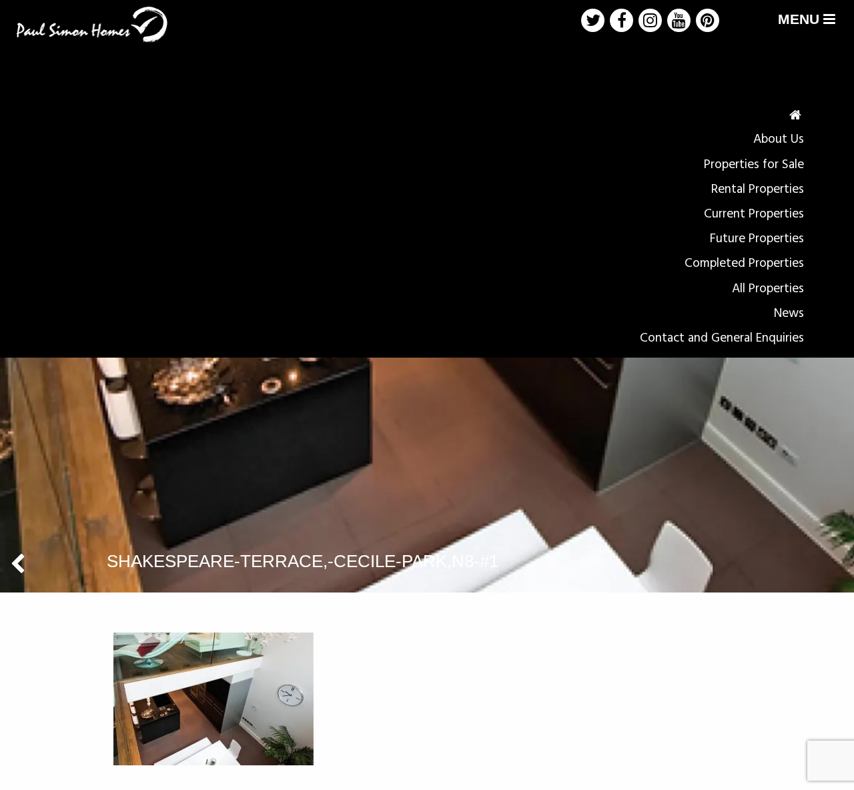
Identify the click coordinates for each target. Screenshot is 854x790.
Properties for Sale (754, 165)
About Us (778, 139)
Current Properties (754, 214)
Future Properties (757, 239)
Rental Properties (757, 189)
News (789, 314)
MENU (800, 19)
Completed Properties (744, 264)
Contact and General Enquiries (722, 338)
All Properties (768, 289)
